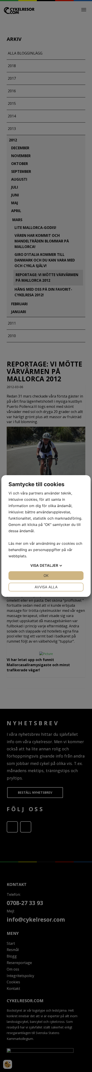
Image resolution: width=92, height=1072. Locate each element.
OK (46, 575)
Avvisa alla (46, 587)
